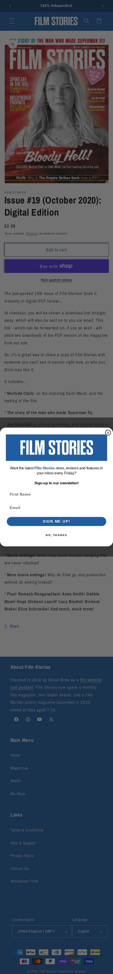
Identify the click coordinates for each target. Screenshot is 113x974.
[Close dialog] (108, 432)
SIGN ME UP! (56, 521)
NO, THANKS (56, 535)
